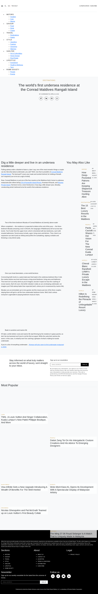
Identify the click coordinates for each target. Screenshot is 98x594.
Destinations (14, 35)
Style (9, 40)
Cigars (12, 30)
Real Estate (14, 58)
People (12, 72)
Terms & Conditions (44, 561)
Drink (12, 28)
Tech (12, 67)
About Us (40, 554)
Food (12, 26)
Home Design (15, 56)
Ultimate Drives (84, 6)
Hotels (12, 37)
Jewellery (13, 42)
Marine (12, 21)
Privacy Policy (75, 554)
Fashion (13, 44)
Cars (12, 19)
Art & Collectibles (16, 53)
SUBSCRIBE (93, 6)
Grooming (13, 46)
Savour (10, 23)
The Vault (14, 6)
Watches (13, 49)
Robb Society (13, 69)
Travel (10, 33)
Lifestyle (11, 60)
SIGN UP (84, 364)
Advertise (41, 559)
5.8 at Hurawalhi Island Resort (31, 182)
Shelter (10, 51)
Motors (10, 14)
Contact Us (41, 556)
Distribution (42, 563)
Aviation (13, 17)
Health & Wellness (16, 65)
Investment (14, 62)
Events (12, 74)
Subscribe (41, 566)
